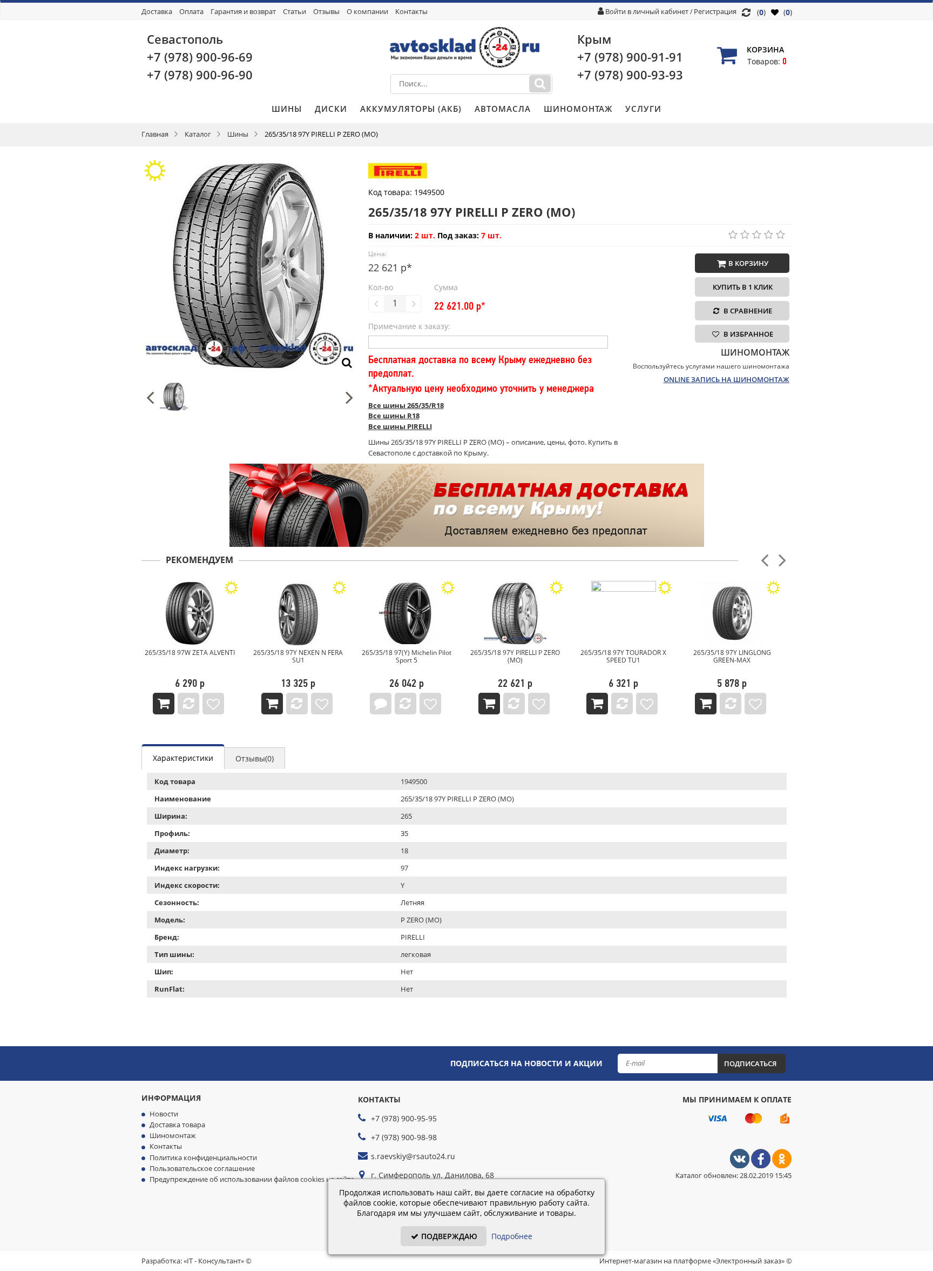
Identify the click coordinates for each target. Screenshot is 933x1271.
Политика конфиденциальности (203, 1157)
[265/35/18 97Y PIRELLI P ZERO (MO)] (249, 162)
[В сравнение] (188, 703)
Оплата (191, 11)
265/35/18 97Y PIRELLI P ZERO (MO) (515, 656)
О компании (367, 11)
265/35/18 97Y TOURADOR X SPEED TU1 (623, 656)
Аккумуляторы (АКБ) (411, 108)
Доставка (156, 11)
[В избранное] (213, 703)
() (786, 12)
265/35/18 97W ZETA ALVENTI (190, 652)
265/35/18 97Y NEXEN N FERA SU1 (298, 656)
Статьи (294, 11)
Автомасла (503, 108)
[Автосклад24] (739, 1165)
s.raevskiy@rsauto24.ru (413, 1156)
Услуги (643, 108)
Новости (164, 1114)
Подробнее (511, 1236)
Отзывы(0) (254, 758)
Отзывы (326, 11)
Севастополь (185, 39)
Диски (331, 108)
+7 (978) (200, 57)
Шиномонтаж (578, 108)
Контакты (411, 11)
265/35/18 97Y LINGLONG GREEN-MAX (732, 656)
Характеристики (183, 758)
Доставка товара (177, 1124)
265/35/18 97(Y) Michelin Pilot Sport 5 (406, 656)
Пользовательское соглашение (202, 1168)
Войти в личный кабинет (646, 11)
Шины (287, 108)
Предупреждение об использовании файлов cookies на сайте (252, 1179)
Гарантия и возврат (243, 11)
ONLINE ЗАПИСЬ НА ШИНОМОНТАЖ (726, 379)
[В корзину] (163, 703)
